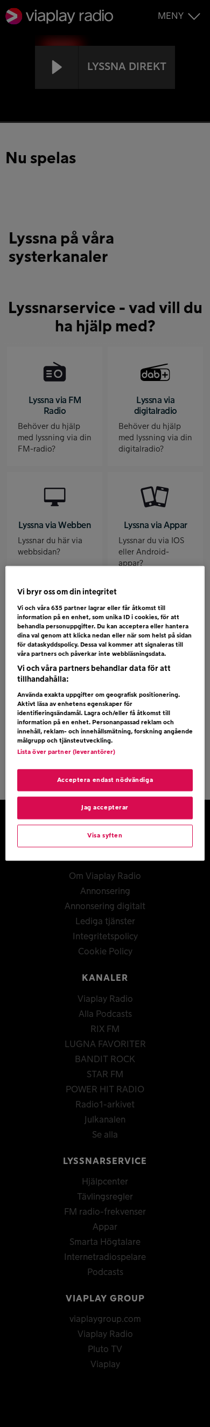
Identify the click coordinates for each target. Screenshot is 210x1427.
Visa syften (104, 836)
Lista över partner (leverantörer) (66, 752)
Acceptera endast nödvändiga (105, 780)
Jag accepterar (105, 808)
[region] (105, 713)
